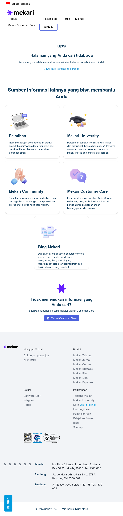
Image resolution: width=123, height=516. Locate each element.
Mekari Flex (80, 373)
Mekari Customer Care (21, 25)
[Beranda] (20, 12)
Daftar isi (8, 503)
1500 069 (95, 468)
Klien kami (30, 359)
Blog (76, 422)
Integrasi (29, 400)
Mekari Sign (80, 377)
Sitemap (78, 427)
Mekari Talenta (82, 355)
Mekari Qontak (82, 364)
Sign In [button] (48, 27)
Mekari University (83, 400)
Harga (66, 18)
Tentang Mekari (82, 395)
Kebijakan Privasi (83, 418)
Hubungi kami (81, 409)
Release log (50, 18)
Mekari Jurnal (81, 359)
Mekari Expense (83, 382)
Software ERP (32, 395)
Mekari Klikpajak (83, 368)
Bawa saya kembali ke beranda (61, 69)
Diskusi (79, 18)
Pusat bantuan (82, 413)
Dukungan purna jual (36, 355)
